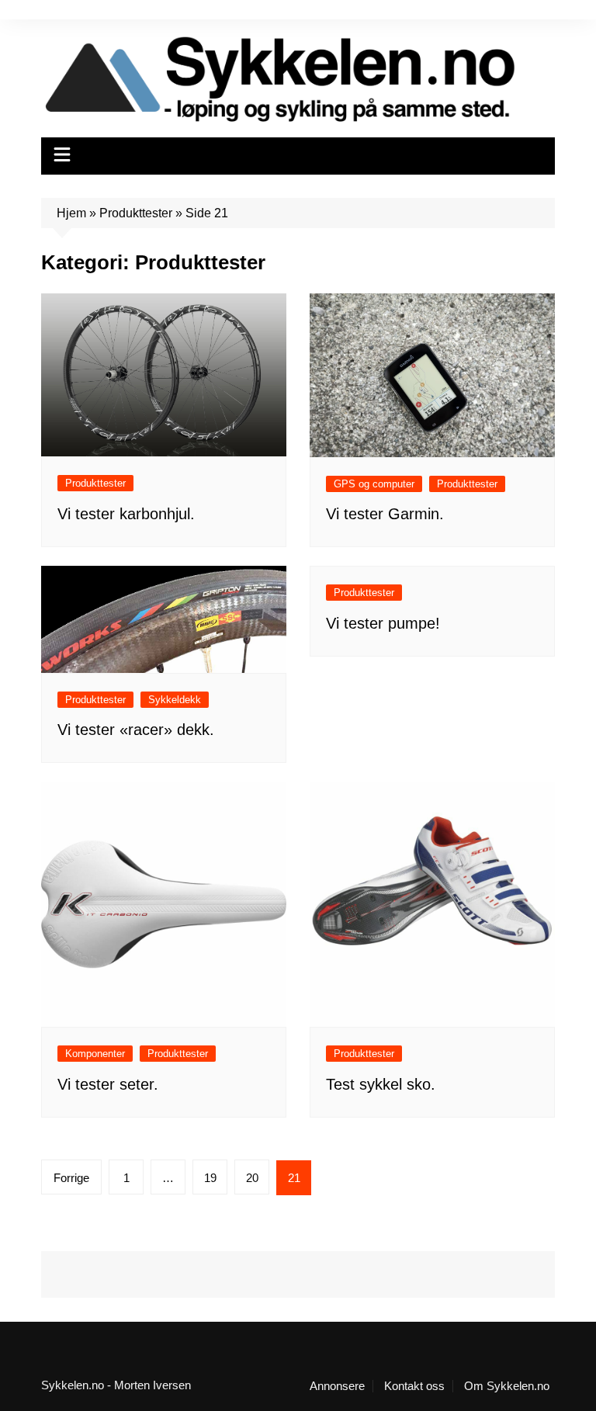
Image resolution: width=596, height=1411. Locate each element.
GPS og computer (374, 484)
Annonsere (337, 1386)
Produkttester (135, 213)
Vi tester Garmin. (385, 513)
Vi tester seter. (107, 1084)
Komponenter (95, 1053)
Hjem (71, 213)
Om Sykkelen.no (506, 1386)
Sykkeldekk (174, 700)
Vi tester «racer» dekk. (135, 729)
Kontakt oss (414, 1386)
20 (252, 1177)
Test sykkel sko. (380, 1084)
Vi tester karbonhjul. (126, 513)
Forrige (71, 1177)
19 (210, 1177)
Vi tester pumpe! (383, 623)
